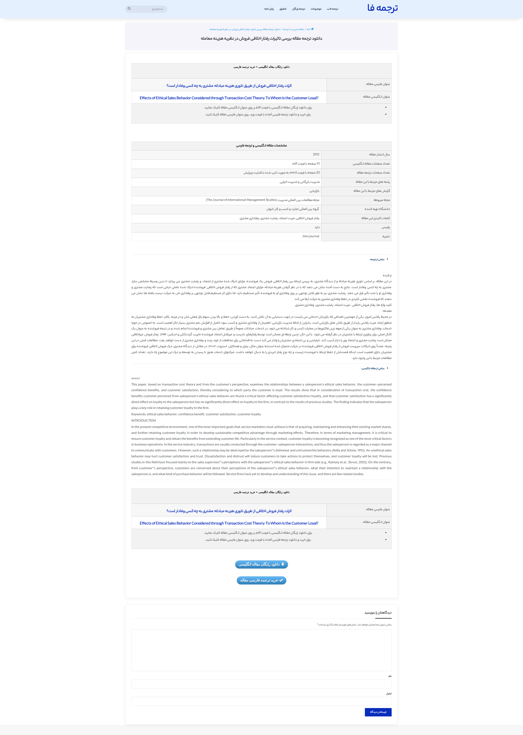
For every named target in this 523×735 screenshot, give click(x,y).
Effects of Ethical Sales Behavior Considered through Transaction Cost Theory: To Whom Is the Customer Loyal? (229, 99)
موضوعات (316, 9)
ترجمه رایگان (298, 9)
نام (390, 676)
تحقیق (282, 9)
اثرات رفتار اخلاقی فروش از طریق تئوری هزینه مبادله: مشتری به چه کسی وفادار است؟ (229, 86)
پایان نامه (269, 9)
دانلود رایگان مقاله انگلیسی (259, 564)
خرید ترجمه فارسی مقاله (259, 580)
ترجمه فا (334, 9)
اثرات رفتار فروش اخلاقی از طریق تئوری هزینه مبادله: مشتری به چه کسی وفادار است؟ (229, 511)
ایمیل (389, 694)
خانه (309, 30)
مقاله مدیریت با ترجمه (293, 30)
